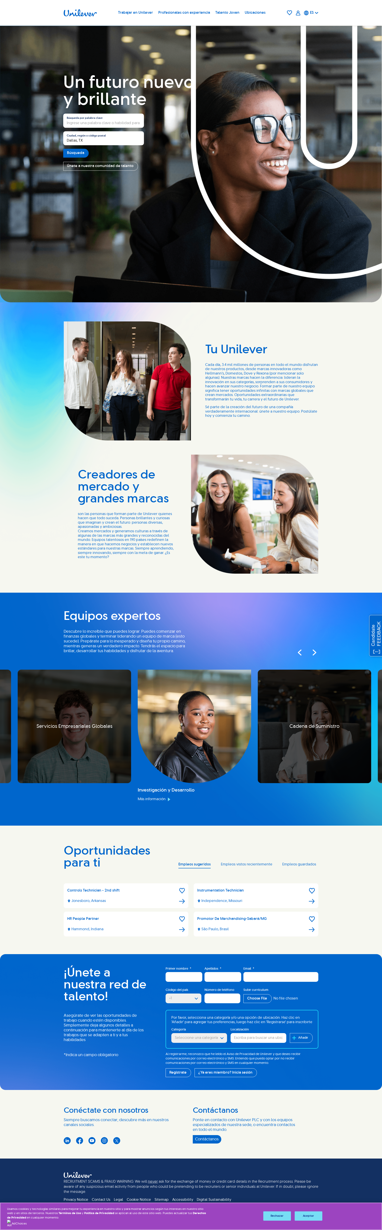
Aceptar (308, 1216)
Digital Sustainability (214, 1199)
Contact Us (101, 1199)
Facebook (79, 1140)
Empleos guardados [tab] (299, 864)
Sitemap (162, 1199)
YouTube (92, 1140)
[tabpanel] (191, 911)
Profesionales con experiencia (184, 12)
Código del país (177, 990)
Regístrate (178, 1072)
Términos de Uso (70, 1213)
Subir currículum (255, 990)
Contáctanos (207, 1139)
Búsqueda (75, 153)
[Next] (310, 652)
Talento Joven (227, 12)
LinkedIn (67, 1140)
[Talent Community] (298, 13)
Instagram (104, 1140)
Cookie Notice (139, 1199)
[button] (182, 891)
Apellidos (212, 968)
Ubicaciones (255, 12)
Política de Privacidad (99, 1213)
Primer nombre (178, 968)
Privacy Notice (76, 1199)
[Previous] (299, 652)
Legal (118, 1199)
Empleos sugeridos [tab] (194, 864)
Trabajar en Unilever (135, 12)
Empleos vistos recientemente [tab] (246, 864)
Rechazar (277, 1216)
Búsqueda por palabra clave (85, 118)
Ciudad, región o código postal (86, 135)
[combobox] (103, 138)
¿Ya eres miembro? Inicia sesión (225, 1072)
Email (248, 968)
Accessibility (182, 1199)
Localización (240, 1029)
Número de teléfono (219, 990)
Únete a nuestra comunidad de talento (100, 166)
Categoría (178, 1029)
